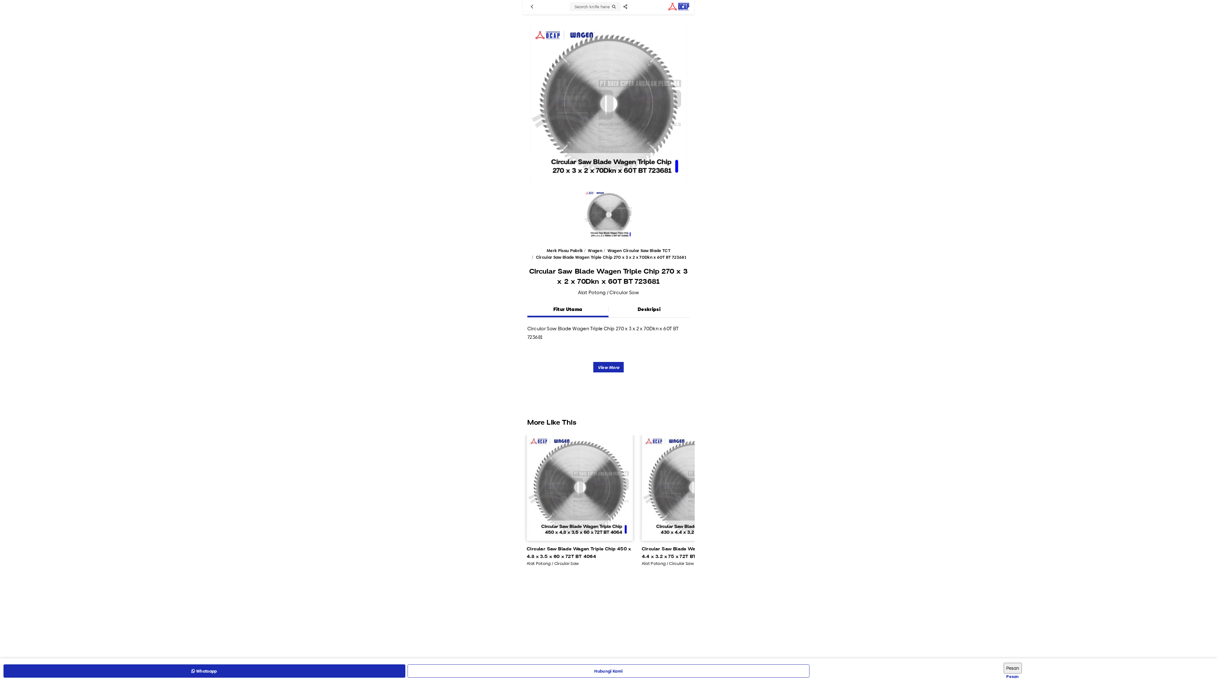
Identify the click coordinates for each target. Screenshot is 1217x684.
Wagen (595, 250)
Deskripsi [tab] (649, 309)
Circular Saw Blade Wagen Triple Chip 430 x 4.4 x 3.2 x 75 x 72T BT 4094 (694, 553)
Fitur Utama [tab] (567, 309)
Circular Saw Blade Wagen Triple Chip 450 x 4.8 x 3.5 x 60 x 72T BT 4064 (579, 553)
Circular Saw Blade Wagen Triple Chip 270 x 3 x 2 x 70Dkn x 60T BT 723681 (611, 257)
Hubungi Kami (608, 671)
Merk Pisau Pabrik (565, 250)
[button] (608, 367)
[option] (608, 104)
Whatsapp (206, 671)
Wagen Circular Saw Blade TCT (639, 250)
